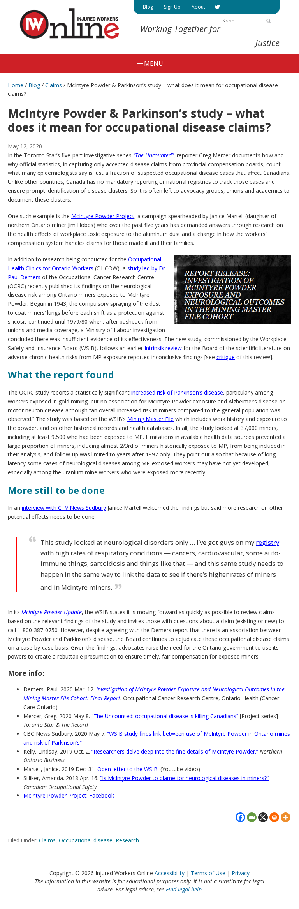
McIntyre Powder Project (102, 216)
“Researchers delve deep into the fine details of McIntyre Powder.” (174, 751)
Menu (153, 63)
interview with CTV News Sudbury (64, 507)
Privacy (241, 873)
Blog (34, 85)
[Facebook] (240, 817)
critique (225, 357)
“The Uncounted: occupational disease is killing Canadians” (164, 716)
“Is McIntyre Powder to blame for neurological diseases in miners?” (184, 778)
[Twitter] (217, 7)
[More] (285, 817)
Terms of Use (208, 873)
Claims (47, 840)
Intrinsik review (163, 348)
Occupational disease (86, 840)
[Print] (274, 817)
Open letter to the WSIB (127, 769)
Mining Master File (150, 419)
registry (267, 542)
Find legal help (184, 889)
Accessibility (170, 873)
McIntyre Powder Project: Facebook (68, 795)
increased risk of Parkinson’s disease (177, 392)
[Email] (252, 817)
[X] (263, 817)
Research (127, 840)
